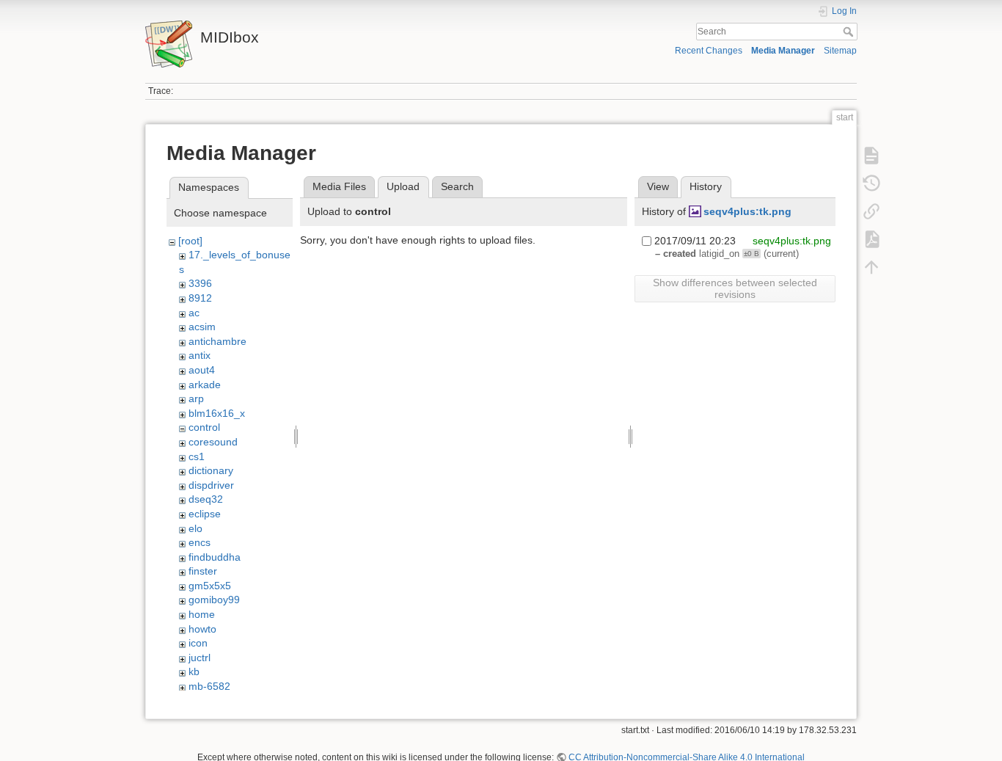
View (658, 186)
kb (194, 671)
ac (194, 312)
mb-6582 (209, 686)
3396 (200, 283)
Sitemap (840, 50)
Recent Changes (708, 50)
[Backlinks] (871, 211)
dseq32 (206, 499)
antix (200, 355)
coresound (213, 442)
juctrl (200, 657)
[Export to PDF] (871, 239)
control (204, 427)
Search (850, 31)
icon (198, 643)
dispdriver (211, 485)
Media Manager (783, 50)
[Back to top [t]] (871, 267)
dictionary (211, 470)
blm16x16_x (217, 413)
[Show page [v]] (871, 156)
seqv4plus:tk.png (747, 211)
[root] (190, 241)
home (202, 614)
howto (202, 629)
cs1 (197, 456)
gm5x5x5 (210, 585)
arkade (205, 384)
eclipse (205, 514)
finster (203, 571)
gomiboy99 (214, 599)
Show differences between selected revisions (735, 288)
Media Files (339, 186)
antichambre (217, 341)
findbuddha (215, 557)
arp (196, 398)
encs (200, 542)
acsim (202, 326)
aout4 (202, 370)
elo (195, 528)
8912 (200, 298)
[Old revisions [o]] (871, 183)
